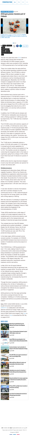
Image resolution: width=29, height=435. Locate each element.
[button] (19, 2)
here (25, 313)
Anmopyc (3, 51)
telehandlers (9, 45)
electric (4, 45)
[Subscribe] (15, 2)
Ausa (2, 54)
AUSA (19, 57)
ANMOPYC (4, 308)
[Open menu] (27, 2)
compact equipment (5, 49)
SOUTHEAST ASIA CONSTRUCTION (7, 11)
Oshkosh (8, 51)
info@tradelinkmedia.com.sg (18, 427)
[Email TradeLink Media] (23, 2)
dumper (3, 47)
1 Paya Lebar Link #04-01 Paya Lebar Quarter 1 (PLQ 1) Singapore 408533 (14, 430)
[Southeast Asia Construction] (10, 2)
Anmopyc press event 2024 (7, 52)
